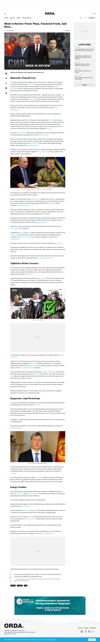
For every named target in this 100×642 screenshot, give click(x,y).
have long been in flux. (23, 205)
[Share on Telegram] (6, 78)
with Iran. (49, 128)
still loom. (33, 363)
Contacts (86, 628)
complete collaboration (48, 372)
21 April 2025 (9, 30)
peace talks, (51, 203)
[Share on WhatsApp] (6, 83)
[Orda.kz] (14, 629)
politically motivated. (16, 428)
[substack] (89, 632)
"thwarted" (38, 477)
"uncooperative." (15, 239)
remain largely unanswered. (45, 258)
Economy (12, 18)
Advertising (93, 628)
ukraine (20, 585)
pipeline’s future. (25, 506)
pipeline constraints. (33, 493)
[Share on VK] (6, 93)
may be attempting (25, 237)
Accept (92, 639)
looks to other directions (26, 367)
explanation (36, 374)
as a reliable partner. (48, 533)
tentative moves (35, 199)
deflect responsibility (16, 228)
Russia (29, 232)
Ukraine (21, 232)
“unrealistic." (34, 143)
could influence (22, 132)
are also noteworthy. (33, 145)
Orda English (67, 30)
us (26, 585)
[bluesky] (92, 632)
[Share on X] (6, 88)
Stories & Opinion (26, 18)
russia (13, 585)
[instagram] (81, 632)
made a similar (14, 235)
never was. (59, 243)
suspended (43, 278)
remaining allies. (44, 135)
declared (51, 120)
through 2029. (29, 274)
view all (85, 85)
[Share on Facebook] (6, 73)
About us (80, 628)
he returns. (37, 405)
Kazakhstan (19, 493)
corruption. (31, 99)
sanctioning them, (30, 519)
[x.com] (86, 632)
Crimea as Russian (43, 151)
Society (6, 18)
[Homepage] (50, 13)
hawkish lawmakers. (42, 222)
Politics (18, 18)
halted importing (28, 510)
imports (30, 516)
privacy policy (52, 639)
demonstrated (34, 365)
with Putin (30, 84)
